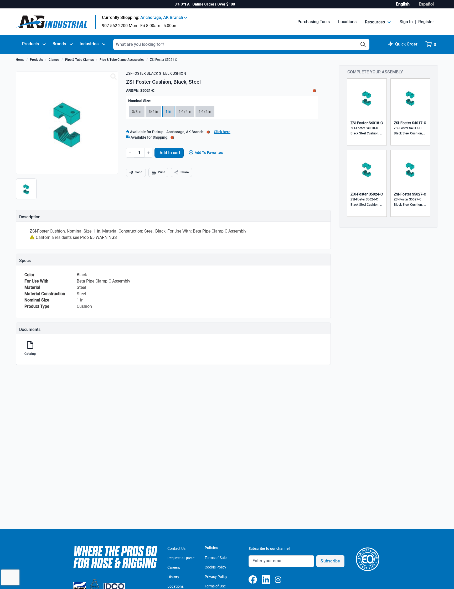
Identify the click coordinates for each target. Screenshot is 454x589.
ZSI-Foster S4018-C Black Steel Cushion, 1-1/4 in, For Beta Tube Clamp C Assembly (366, 131)
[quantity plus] (148, 153)
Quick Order (406, 44)
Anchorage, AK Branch (162, 17)
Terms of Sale (215, 558)
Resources (375, 21)
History (173, 577)
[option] (27, 191)
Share (184, 172)
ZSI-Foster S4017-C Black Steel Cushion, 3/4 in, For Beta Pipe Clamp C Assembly (408, 131)
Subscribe (330, 560)
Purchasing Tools (313, 21)
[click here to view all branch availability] (172, 137)
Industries (89, 43)
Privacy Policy (216, 577)
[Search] (363, 44)
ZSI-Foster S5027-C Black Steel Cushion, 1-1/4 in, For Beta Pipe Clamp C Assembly (410, 202)
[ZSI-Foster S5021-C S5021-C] (113, 76)
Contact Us (176, 548)
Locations (347, 21)
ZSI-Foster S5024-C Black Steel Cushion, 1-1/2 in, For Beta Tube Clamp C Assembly (366, 202)
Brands (59, 43)
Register (426, 21)
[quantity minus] (130, 153)
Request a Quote (180, 558)
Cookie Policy (215, 567)
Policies (211, 548)
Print (161, 172)
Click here (222, 132)
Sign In (406, 21)
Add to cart (169, 152)
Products (30, 43)
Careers (173, 567)
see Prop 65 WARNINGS (95, 237)
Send (138, 172)
